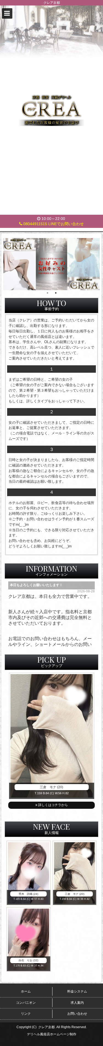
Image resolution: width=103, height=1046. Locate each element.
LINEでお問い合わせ (66, 224)
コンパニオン (26, 1003)
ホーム (26, 991)
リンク (26, 1014)
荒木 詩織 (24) (28, 893)
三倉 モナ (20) (51, 787)
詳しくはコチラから (52, 805)
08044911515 (34, 224)
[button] (7, 13)
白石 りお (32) (28, 960)
